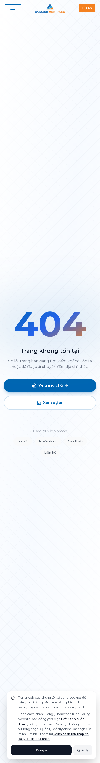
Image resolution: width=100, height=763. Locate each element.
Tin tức (22, 441)
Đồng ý (41, 750)
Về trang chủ (50, 385)
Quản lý (83, 750)
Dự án (87, 8)
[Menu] (13, 8)
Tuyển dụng (48, 441)
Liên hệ (50, 452)
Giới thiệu (75, 441)
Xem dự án (53, 402)
